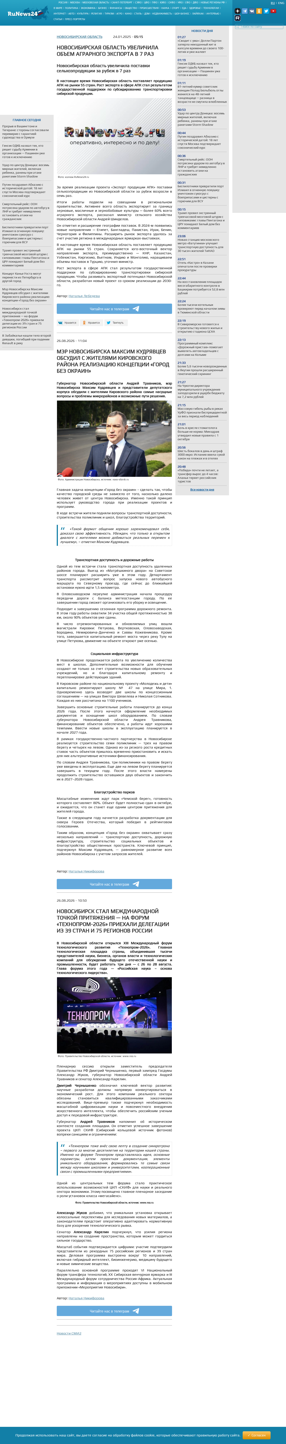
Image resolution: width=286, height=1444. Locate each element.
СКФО (171, 2)
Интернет (60, 13)
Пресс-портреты (75, 19)
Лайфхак (198, 13)
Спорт (175, 8)
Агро (119, 13)
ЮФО (163, 2)
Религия (96, 13)
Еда (184, 8)
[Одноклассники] (91, 321)
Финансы (116, 8)
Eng (281, 3)
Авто (71, 13)
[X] (116, 321)
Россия (63, 2)
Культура (82, 13)
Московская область (95, 2)
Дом (146, 13)
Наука (165, 8)
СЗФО (138, 2)
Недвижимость (162, 13)
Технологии (211, 8)
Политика (71, 8)
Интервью (212, 13)
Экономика (88, 8)
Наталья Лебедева (84, 296)
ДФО (195, 2)
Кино (128, 13)
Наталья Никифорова (86, 871)
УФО (180, 2)
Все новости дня (202, 489)
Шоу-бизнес (182, 13)
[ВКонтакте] (67, 321)
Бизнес (102, 8)
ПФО (154, 2)
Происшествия (149, 8)
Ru (273, 3)
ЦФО (146, 2)
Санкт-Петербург (121, 2)
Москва (75, 2)
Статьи (58, 19)
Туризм (109, 13)
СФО (187, 2)
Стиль (138, 13)
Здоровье (195, 8)
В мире (58, 8)
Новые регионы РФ (213, 2)
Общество (131, 8)
